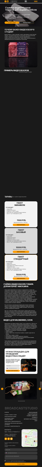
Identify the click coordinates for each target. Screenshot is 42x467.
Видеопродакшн (32, 414)
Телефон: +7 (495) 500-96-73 (10, 434)
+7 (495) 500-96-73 (13, 0)
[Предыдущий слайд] (2, 389)
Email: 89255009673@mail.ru (10, 435)
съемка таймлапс (32, 415)
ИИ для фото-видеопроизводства (12, 426)
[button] (21, 225)
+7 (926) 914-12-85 (13, 1)
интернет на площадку (30, 419)
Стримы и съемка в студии (11, 414)
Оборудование (33, 412)
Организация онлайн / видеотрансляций (9, 419)
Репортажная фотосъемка (10, 416)
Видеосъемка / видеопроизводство (13, 421)
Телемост (35, 417)
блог (36, 420)
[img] (26, 1)
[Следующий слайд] (40, 389)
